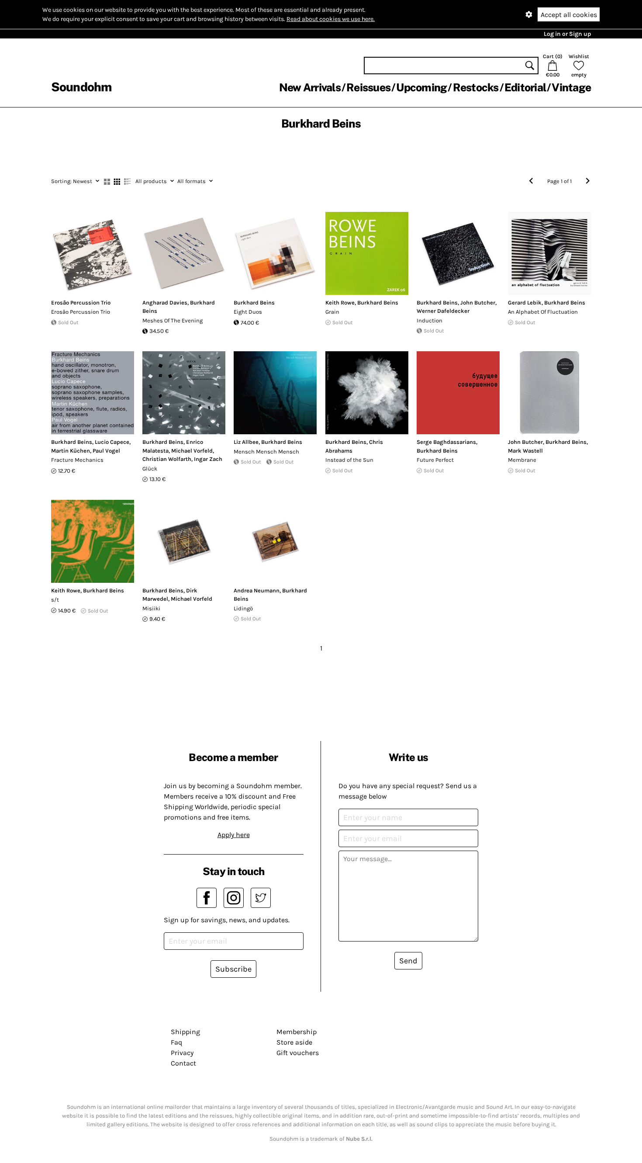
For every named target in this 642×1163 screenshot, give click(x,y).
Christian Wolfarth (166, 459)
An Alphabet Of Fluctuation (543, 311)
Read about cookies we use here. (330, 19)
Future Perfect (435, 460)
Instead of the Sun (349, 460)
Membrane (522, 460)
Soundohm (81, 87)
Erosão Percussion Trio (80, 302)
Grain (332, 311)
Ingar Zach (208, 459)
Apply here (233, 835)
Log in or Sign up (567, 34)
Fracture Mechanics (77, 460)
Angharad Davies (164, 302)
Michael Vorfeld (192, 450)
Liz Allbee (246, 442)
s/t (55, 599)
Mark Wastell (525, 450)
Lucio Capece (112, 442)
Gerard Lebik (525, 302)
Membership (296, 1032)
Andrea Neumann (257, 590)
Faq (176, 1042)
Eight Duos (248, 311)
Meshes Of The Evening (172, 320)
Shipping (185, 1032)
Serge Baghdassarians (446, 442)
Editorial (525, 87)
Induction (429, 320)
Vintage (571, 87)
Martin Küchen (70, 450)
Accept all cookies (569, 14)
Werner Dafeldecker (443, 311)
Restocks (476, 87)
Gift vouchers (297, 1053)
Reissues (368, 87)
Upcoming (421, 87)
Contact (183, 1063)
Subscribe (233, 969)
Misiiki (151, 608)
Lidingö (243, 608)
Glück (149, 468)
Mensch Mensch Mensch (266, 451)
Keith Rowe (340, 302)
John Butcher (477, 302)
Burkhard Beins (254, 302)
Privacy (182, 1053)
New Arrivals (310, 87)
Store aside (294, 1042)
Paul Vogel (106, 450)
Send (408, 961)
